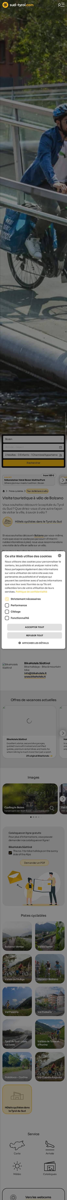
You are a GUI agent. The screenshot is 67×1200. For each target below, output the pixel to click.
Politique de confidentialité (31, 591)
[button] (33, 643)
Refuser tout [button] (34, 635)
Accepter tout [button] (34, 627)
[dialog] (33, 600)
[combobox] (59, 555)
